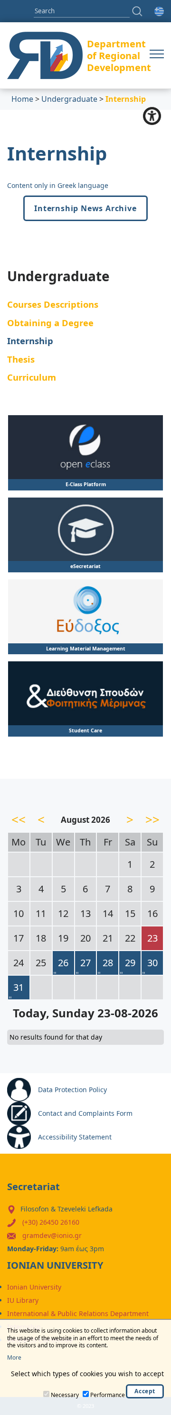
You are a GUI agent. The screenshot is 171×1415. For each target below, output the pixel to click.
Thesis (21, 359)
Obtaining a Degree (50, 323)
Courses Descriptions (52, 304)
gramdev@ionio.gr (52, 1235)
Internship (30, 341)
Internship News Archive (85, 208)
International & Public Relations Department (78, 1313)
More (14, 1358)
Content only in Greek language (57, 185)
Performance (107, 1395)
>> (152, 819)
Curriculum (31, 377)
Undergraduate (69, 99)
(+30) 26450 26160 (50, 1222)
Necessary (65, 1395)
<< (18, 819)
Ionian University (34, 1286)
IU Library (22, 1300)
